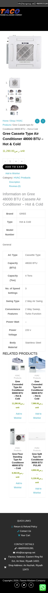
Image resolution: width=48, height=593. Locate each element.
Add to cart (15, 167)
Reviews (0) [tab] (15, 186)
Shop (12, 121)
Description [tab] (14, 182)
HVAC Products (22, 177)
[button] (11, 173)
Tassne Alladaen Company (11, 15)
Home (5, 121)
